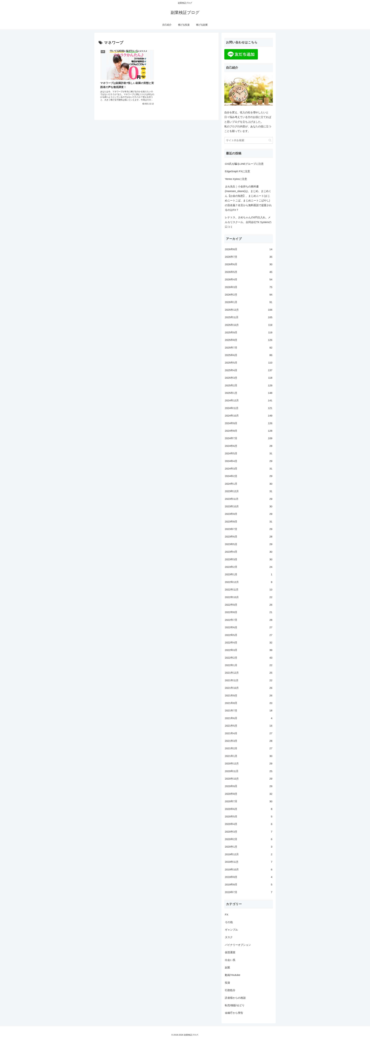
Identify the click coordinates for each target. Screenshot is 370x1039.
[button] (269, 140)
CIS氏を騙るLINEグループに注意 (244, 163)
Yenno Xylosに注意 (236, 179)
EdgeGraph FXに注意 (237, 171)
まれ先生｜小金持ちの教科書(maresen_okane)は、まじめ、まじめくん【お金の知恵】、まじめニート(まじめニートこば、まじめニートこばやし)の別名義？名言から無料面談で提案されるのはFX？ (248, 198)
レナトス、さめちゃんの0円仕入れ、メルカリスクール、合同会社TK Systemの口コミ (248, 222)
